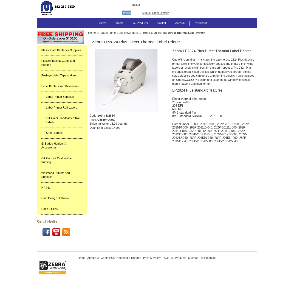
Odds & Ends (49, 209)
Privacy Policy (152, 258)
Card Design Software (55, 198)
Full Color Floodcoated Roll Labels (63, 120)
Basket (135, 4)
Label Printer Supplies (60, 96)
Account (180, 23)
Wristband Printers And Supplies (55, 175)
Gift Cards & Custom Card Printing (57, 160)
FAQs (166, 258)
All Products (140, 23)
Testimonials (208, 258)
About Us (93, 258)
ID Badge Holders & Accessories (53, 145)
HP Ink (45, 187)
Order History (160, 13)
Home (120, 23)
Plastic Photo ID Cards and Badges (58, 63)
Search (102, 23)
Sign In (146, 13)
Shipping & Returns (129, 258)
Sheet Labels (54, 132)
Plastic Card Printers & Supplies (61, 50)
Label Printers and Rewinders (60, 86)
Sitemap (193, 258)
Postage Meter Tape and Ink (58, 75)
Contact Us (108, 258)
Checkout (201, 23)
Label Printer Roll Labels (61, 107)
